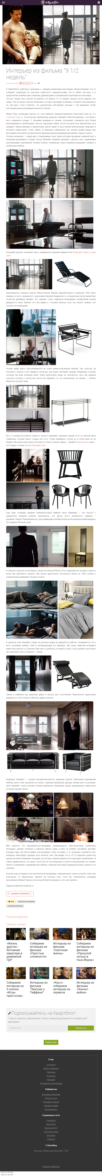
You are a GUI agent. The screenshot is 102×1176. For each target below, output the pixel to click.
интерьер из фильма (26, 901)
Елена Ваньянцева (12, 83)
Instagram (51, 1135)
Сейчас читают (16, 924)
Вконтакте (51, 1124)
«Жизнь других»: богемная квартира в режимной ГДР (14, 952)
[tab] (51, 2)
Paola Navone (81, 442)
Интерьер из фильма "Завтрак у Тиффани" (39, 987)
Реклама (51, 1079)
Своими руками (51, 1106)
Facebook (51, 1120)
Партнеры (51, 1072)
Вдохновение (26, 83)
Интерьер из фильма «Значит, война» (85, 987)
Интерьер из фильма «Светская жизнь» (62, 948)
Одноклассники (51, 1132)
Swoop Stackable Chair (35, 445)
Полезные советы (51, 1102)
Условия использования (51, 1083)
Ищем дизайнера (51, 1068)
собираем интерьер (15, 906)
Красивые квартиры (51, 1094)
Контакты (51, 1076)
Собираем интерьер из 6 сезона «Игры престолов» (15, 989)
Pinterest (51, 1139)
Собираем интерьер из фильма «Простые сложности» (38, 950)
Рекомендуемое (17, 917)
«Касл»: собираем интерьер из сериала (61, 987)
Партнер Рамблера (51, 1166)
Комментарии (51, 1042)
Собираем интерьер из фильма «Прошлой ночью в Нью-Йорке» (85, 952)
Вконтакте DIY (51, 1128)
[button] (99, 2)
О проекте (51, 1065)
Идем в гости (51, 1098)
